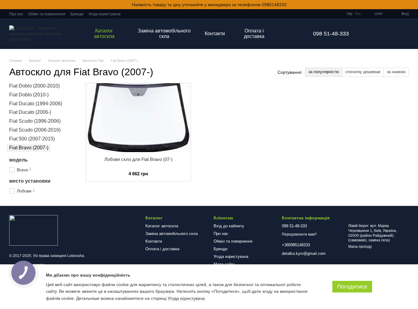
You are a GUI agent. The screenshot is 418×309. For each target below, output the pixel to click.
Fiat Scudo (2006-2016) (35, 129)
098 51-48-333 (331, 33)
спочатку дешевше (362, 71)
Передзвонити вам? (299, 234)
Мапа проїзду (360, 246)
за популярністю (323, 71)
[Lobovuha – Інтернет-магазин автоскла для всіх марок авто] (33, 230)
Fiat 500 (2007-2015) (32, 138)
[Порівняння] (388, 34)
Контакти (215, 33)
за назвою (396, 71)
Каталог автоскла (104, 33)
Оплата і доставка (254, 33)
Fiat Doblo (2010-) (29, 94)
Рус (358, 14)
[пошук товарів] (290, 34)
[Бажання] (372, 34)
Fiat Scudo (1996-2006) (35, 121)
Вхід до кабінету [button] (229, 226)
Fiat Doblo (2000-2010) (34, 85)
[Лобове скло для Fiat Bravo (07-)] (138, 117)
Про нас (16, 14)
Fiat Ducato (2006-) (30, 112)
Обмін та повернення (46, 14)
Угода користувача (104, 14)
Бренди (77, 14)
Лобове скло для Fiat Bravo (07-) (138, 159)
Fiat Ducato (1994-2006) (35, 103)
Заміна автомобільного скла (164, 33)
